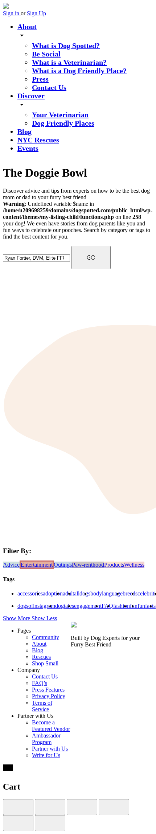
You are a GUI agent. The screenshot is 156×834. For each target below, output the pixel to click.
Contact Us (49, 87)
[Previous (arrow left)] (18, 823)
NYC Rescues (38, 140)
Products (114, 565)
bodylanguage (106, 593)
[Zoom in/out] (114, 807)
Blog (24, 131)
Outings (63, 565)
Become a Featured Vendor (51, 725)
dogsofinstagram (36, 606)
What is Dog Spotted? (66, 46)
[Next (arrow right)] (50, 823)
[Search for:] (37, 258)
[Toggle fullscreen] (82, 807)
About (27, 27)
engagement (88, 606)
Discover (31, 96)
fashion (121, 606)
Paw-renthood (88, 565)
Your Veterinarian (60, 115)
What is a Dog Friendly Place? (79, 71)
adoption (53, 593)
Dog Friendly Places (63, 123)
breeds (130, 593)
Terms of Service (42, 706)
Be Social (46, 54)
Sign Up (36, 13)
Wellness (134, 565)
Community (45, 637)
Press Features (48, 690)
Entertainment (37, 565)
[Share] (50, 807)
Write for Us (46, 755)
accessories (30, 593)
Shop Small (45, 663)
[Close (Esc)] (18, 807)
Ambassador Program (46, 738)
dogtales (64, 606)
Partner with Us (50, 749)
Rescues (41, 657)
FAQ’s (39, 683)
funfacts (146, 606)
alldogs (82, 593)
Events (27, 148)
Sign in (12, 13)
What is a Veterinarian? (69, 62)
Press (40, 79)
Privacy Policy (48, 696)
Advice (11, 565)
